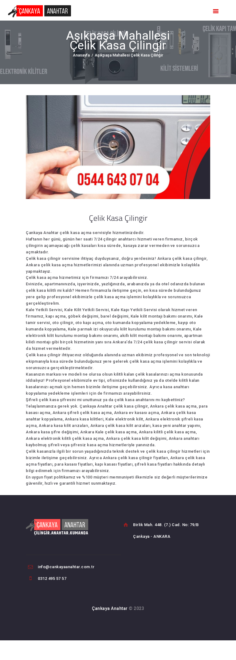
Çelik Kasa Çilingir (118, 218)
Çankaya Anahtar (110, 608)
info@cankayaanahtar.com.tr (66, 566)
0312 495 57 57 (52, 578)
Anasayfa (81, 55)
